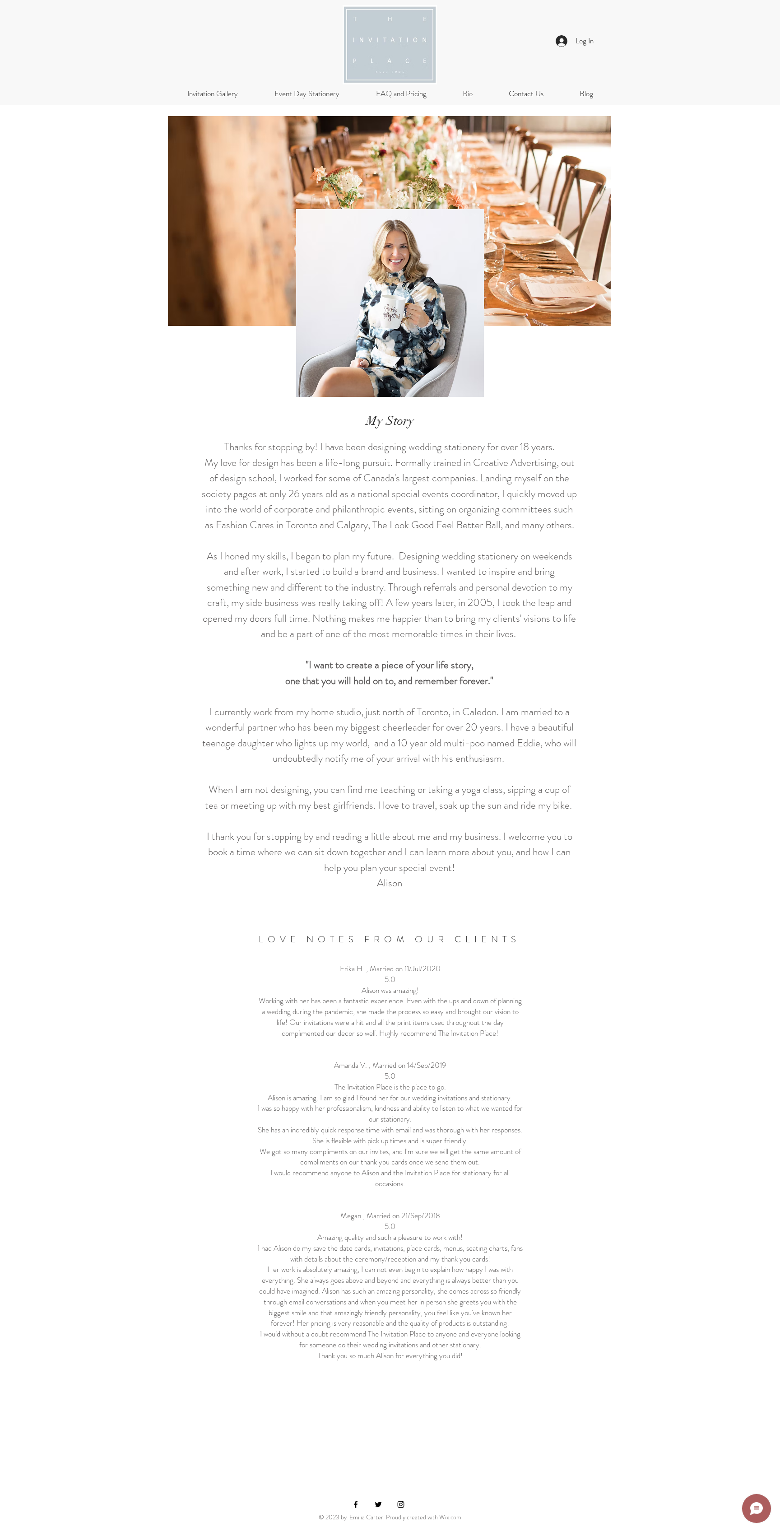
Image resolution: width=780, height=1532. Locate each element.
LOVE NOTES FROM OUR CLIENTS (389, 939)
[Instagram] (400, 1504)
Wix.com (450, 1517)
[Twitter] (378, 1504)
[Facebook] (355, 1504)
